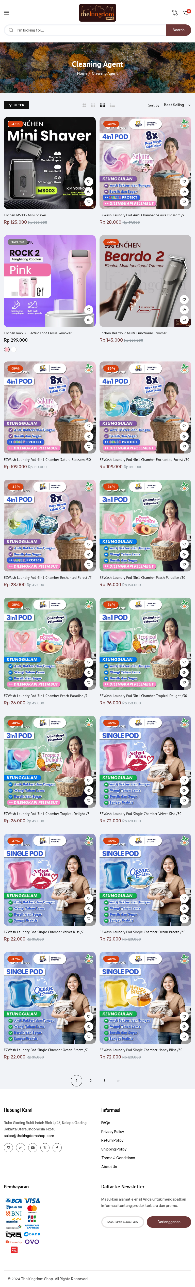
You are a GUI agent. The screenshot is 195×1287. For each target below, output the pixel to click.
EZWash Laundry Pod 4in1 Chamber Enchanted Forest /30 (144, 459)
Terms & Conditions (118, 1158)
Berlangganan (169, 1222)
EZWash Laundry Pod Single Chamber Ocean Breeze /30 (143, 932)
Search (179, 30)
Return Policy (112, 1140)
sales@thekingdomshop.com (29, 1135)
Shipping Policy (113, 1149)
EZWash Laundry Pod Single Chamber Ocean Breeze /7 (46, 1050)
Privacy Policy (112, 1131)
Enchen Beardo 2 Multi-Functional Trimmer (133, 333)
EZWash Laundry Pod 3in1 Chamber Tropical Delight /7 (46, 813)
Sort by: (154, 105)
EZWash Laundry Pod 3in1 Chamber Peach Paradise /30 (142, 577)
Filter (18, 105)
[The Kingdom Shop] (97, 13)
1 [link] (76, 1080)
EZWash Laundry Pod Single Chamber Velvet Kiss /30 (141, 813)
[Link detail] (8, 1147)
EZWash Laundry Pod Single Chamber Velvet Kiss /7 (44, 932)
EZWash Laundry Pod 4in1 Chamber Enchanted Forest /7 (48, 577)
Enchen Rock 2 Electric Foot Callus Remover (38, 333)
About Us (109, 1166)
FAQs (105, 1123)
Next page (118, 1080)
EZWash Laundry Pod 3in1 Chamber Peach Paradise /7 (46, 695)
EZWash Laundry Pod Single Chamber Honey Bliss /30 (141, 1050)
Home (82, 73)
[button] (88, 181)
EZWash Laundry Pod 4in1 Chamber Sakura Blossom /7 (142, 215)
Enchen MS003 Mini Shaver (25, 215)
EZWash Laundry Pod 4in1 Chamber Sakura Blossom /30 (47, 459)
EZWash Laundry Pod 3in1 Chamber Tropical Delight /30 (143, 695)
